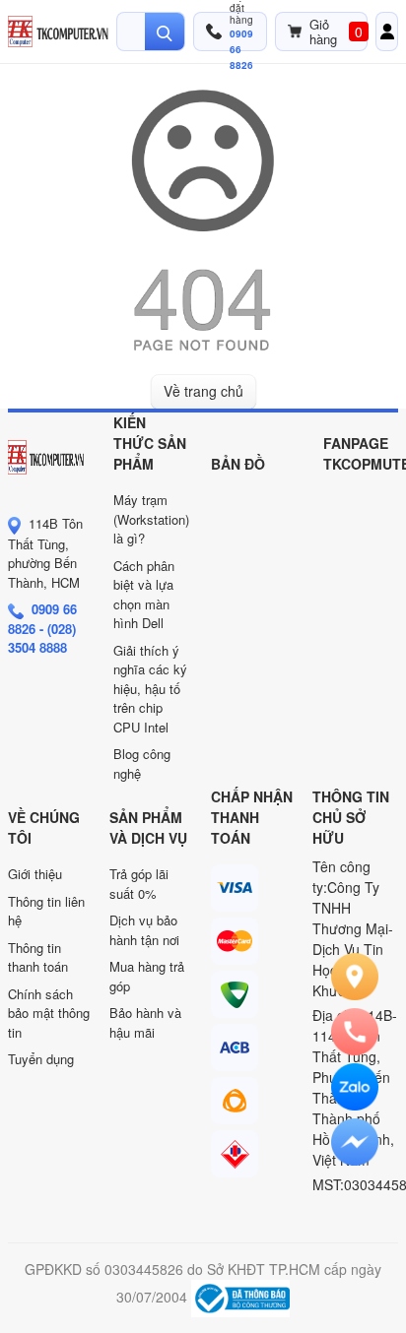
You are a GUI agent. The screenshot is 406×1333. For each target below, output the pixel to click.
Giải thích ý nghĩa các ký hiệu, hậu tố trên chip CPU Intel (150, 688)
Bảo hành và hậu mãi (145, 1022)
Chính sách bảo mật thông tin (49, 1013)
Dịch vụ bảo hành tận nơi (144, 930)
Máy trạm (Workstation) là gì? (151, 518)
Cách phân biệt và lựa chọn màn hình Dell (143, 594)
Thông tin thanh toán (38, 957)
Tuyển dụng (41, 1058)
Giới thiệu (35, 873)
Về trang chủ (203, 391)
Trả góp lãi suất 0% (139, 883)
